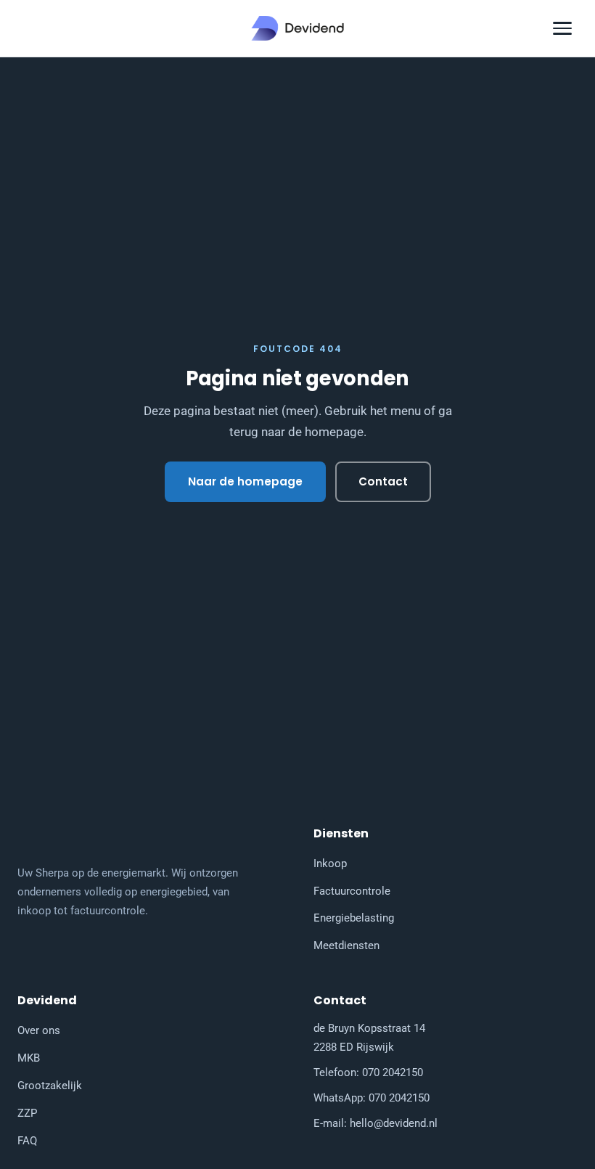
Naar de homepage (245, 481)
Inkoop (330, 863)
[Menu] (562, 28)
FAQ (27, 1140)
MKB (28, 1058)
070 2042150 (392, 1072)
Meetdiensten (346, 945)
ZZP (27, 1113)
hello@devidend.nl (394, 1123)
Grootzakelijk (49, 1085)
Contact (383, 481)
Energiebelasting (353, 917)
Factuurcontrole (351, 891)
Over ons (38, 1030)
